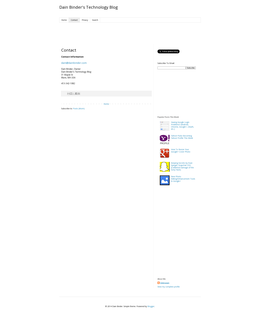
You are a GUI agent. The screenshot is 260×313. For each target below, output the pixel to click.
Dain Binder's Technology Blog (88, 7)
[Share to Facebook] (76, 93)
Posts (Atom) (79, 108)
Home (64, 20)
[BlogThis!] (71, 93)
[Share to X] (73, 93)
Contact (74, 20)
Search (95, 20)
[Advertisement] (130, 33)
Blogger (150, 306)
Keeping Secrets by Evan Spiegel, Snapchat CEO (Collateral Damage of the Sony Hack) (182, 166)
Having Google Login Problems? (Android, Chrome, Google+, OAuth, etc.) (182, 125)
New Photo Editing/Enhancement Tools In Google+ (183, 178)
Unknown (164, 283)
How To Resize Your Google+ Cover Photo (180, 150)
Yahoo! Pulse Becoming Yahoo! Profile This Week (182, 136)
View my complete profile (168, 286)
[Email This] (68, 93)
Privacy (85, 20)
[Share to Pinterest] (78, 93)
